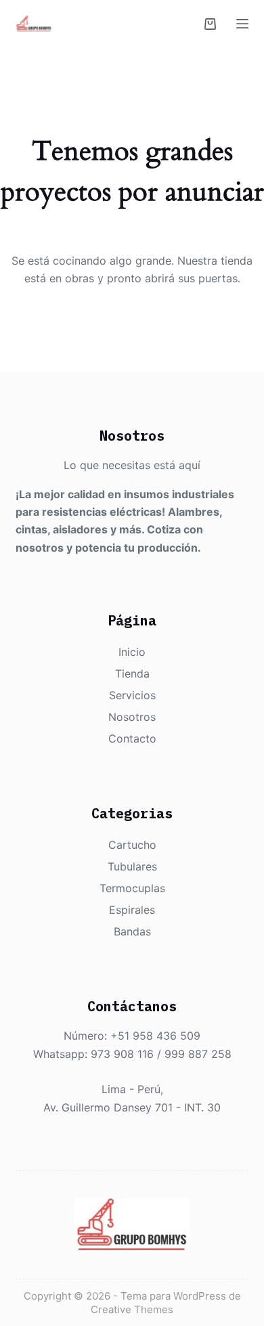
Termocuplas (132, 888)
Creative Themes (132, 1309)
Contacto (132, 738)
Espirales (132, 909)
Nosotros (132, 717)
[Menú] (242, 24)
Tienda (132, 673)
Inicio (132, 652)
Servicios (132, 695)
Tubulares (132, 866)
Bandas (132, 931)
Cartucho (132, 845)
